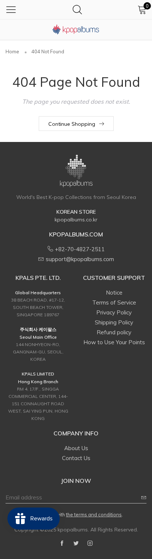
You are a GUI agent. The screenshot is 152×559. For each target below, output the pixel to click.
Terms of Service (114, 302)
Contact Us (76, 458)
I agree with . (81, 514)
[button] (143, 497)
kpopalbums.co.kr (76, 219)
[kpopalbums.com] (76, 29)
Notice (114, 292)
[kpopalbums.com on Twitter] (76, 543)
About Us (76, 448)
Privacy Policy (114, 312)
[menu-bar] (11, 9)
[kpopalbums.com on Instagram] (90, 543)
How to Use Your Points (114, 342)
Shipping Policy (114, 322)
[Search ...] (77, 9)
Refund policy (114, 332)
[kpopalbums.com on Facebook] (62, 543)
